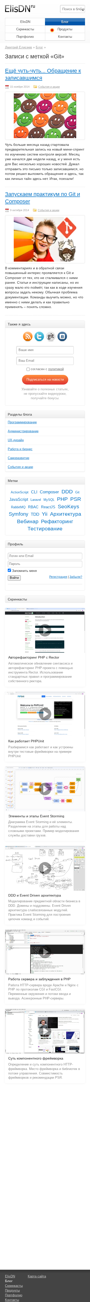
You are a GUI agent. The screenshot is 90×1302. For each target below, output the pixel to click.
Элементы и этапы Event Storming (36, 816)
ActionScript (19, 492)
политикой (56, 369)
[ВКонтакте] (62, 336)
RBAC (33, 507)
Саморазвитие (18, 458)
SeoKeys (68, 507)
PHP (62, 499)
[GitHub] (51, 336)
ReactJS (48, 507)
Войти (14, 578)
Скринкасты (25, 29)
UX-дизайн (16, 440)
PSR (75, 499)
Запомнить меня (24, 571)
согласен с (47, 369)
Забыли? (76, 577)
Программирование (22, 422)
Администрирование (23, 431)
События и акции (49, 86)
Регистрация (58, 577)
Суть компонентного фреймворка (35, 1058)
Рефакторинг (57, 521)
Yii (45, 514)
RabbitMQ (18, 507)
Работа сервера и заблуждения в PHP (39, 979)
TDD (35, 514)
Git (77, 492)
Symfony (18, 514)
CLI (34, 492)
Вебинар (27, 521)
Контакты (65, 37)
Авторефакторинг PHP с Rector (33, 657)
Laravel (35, 500)
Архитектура (65, 514)
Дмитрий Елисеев (18, 47)
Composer (49, 491)
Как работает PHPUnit (26, 741)
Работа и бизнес (20, 449)
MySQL (49, 500)
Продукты (65, 29)
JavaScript (18, 499)
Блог (64, 22)
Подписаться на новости (45, 379)
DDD (67, 492)
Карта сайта (37, 1276)
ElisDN (25, 22)
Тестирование (45, 529)
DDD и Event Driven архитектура (34, 895)
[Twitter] (39, 336)
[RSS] (27, 336)
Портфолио (25, 37)
